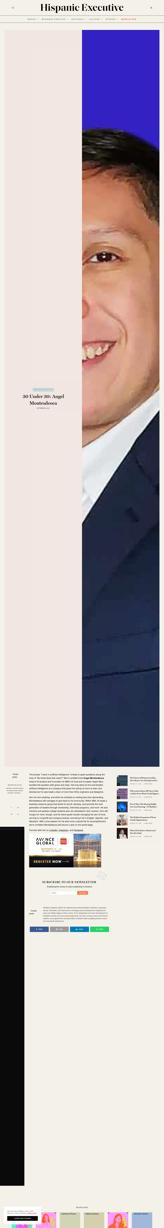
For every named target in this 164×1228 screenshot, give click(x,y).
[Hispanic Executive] (82, 8)
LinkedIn (53, 830)
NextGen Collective (43, 390)
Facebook (78, 830)
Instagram (63, 830)
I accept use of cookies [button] (22, 1218)
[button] (38, 1209)
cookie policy (32, 1213)
